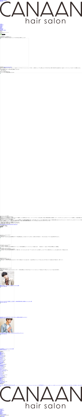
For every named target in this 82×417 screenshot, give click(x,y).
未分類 (1, 383)
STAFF (1, 25)
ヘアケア (1, 375)
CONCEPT (2, 24)
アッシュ (1, 361)
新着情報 (1, 365)
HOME (1, 24)
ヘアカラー (2, 358)
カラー (1, 368)
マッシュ (1, 372)
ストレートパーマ (3, 374)
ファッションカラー (3, 370)
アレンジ (1, 373)
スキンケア (2, 355)
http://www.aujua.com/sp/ (8, 67)
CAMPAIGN (2, 410)
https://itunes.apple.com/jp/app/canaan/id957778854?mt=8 (8, 224)
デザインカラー (2, 369)
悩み (1, 352)
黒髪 (1, 363)
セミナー (1, 379)
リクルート (2, 382)
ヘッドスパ (2, 356)
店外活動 (1, 377)
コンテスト (2, 380)
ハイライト (2, 360)
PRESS (1, 27)
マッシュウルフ (2, 364)
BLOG (1, 27)
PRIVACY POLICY (3, 414)
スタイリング (2, 359)
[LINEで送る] (0, 34)
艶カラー (1, 352)
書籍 (1, 378)
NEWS (1, 411)
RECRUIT (1, 28)
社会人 (1, 357)
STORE (1, 26)
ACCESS (1, 29)
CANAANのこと (3, 381)
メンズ (1, 371)
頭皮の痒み (2, 353)
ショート (1, 367)
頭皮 (1, 354)
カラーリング (11, 385)
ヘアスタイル (2, 366)
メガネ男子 (2, 362)
